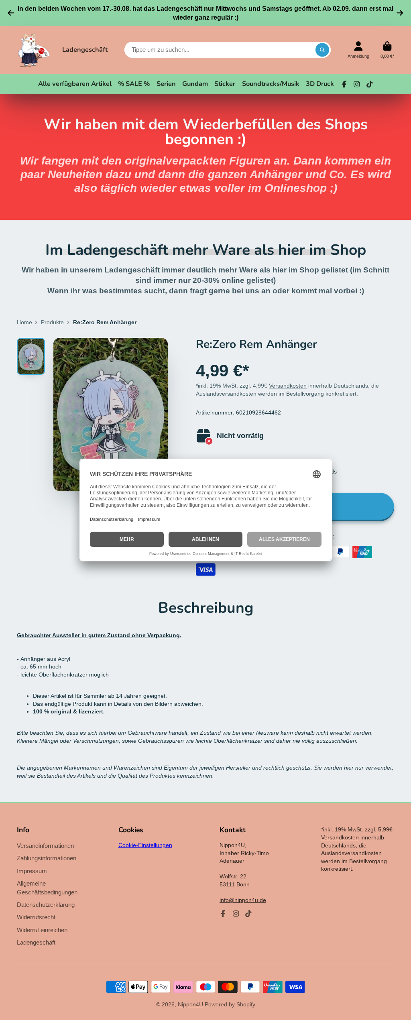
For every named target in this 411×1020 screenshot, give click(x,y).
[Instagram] (356, 84)
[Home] (34, 50)
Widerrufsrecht (36, 917)
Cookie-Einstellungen (145, 845)
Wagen (387, 50)
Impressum (32, 871)
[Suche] (322, 50)
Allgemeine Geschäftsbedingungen (47, 888)
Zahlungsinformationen (46, 858)
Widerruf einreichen (42, 930)
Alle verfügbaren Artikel (75, 83)
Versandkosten (288, 385)
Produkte (52, 322)
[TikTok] (369, 84)
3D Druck (320, 83)
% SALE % (134, 83)
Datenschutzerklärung (46, 904)
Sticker (224, 83)
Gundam (195, 83)
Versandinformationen (45, 845)
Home (24, 322)
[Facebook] (344, 84)
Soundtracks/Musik (270, 83)
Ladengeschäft (85, 49)
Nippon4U (190, 1004)
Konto (358, 50)
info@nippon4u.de (243, 900)
